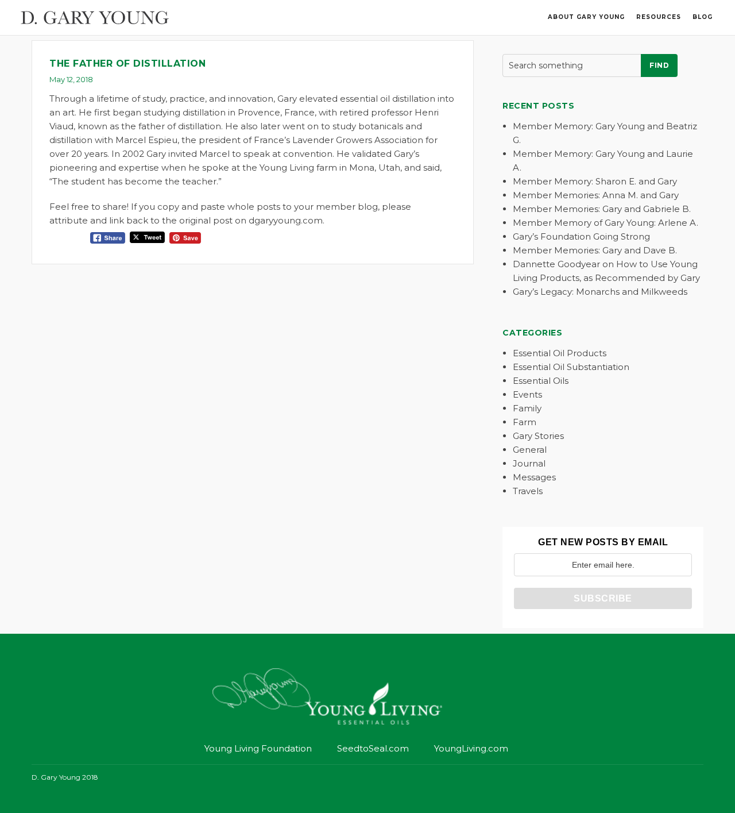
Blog (703, 17)
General (530, 449)
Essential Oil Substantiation (571, 366)
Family (527, 408)
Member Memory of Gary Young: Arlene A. (605, 222)
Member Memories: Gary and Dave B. (595, 250)
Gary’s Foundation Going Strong (581, 236)
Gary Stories (538, 435)
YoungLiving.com (471, 748)
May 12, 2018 (71, 79)
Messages (534, 477)
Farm (524, 422)
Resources (658, 17)
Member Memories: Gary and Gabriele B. (602, 208)
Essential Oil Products (559, 353)
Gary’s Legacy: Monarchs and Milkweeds (600, 291)
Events (527, 394)
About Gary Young (586, 17)
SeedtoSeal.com (373, 748)
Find (659, 65)
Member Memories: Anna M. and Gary (596, 195)
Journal (529, 463)
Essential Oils (540, 380)
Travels (528, 491)
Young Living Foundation (258, 748)
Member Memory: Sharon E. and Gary (595, 181)
